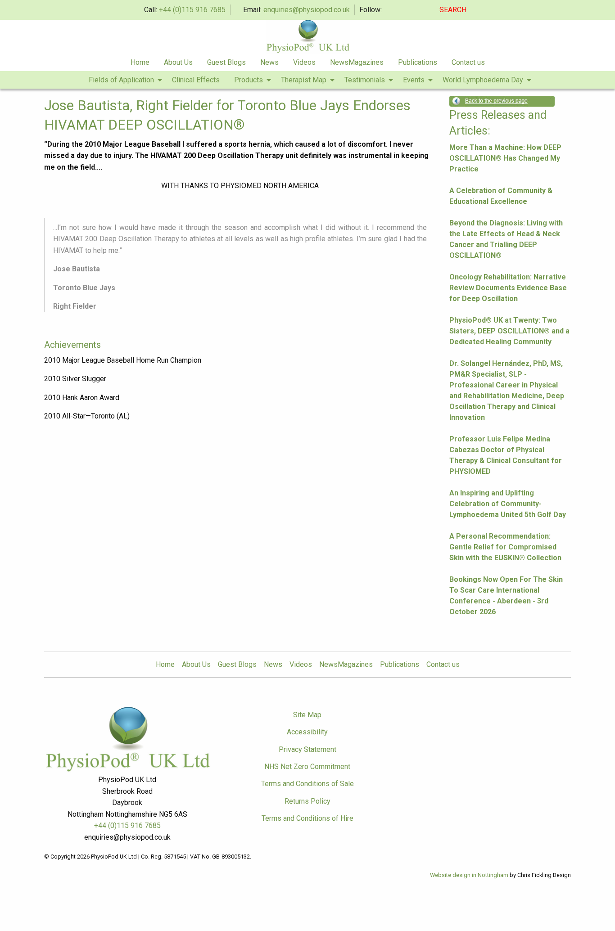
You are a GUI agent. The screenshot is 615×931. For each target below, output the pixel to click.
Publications (417, 62)
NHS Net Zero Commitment (307, 766)
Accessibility (307, 732)
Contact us (468, 62)
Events (414, 80)
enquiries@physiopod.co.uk (306, 9)
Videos (304, 62)
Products (248, 80)
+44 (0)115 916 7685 (192, 9)
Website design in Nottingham (469, 875)
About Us (178, 62)
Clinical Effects (196, 80)
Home (140, 62)
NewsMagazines (357, 62)
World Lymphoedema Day (483, 80)
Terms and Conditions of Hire (307, 818)
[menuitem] (140, 62)
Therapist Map (303, 80)
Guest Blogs (226, 62)
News (269, 62)
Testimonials (364, 80)
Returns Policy (307, 801)
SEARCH (453, 9)
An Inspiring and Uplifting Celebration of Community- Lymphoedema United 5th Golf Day (507, 504)
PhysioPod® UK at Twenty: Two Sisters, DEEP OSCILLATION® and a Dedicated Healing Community (509, 331)
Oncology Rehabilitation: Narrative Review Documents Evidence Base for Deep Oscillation (508, 288)
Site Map (307, 715)
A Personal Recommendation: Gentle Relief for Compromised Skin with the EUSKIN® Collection (505, 547)
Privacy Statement (307, 749)
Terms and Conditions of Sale (307, 783)
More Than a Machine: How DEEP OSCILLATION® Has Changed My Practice (505, 158)
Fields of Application (121, 80)
